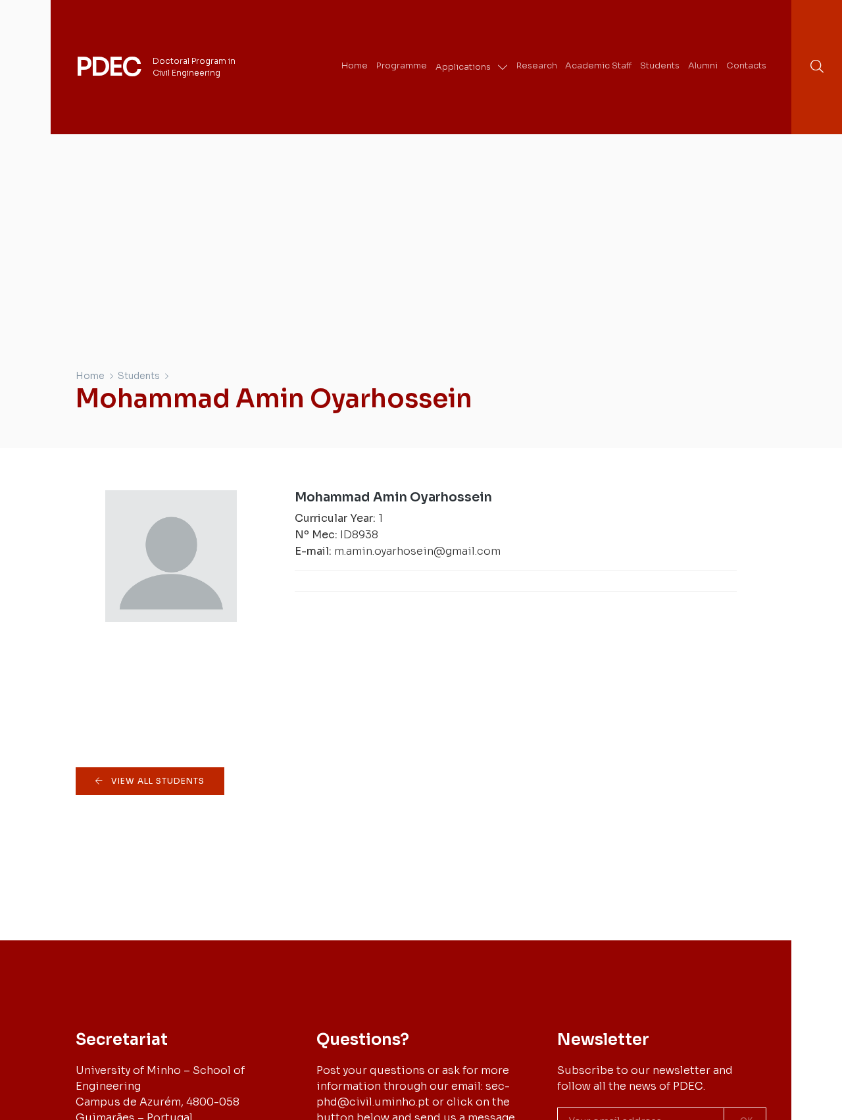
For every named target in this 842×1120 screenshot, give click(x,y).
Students (139, 376)
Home (90, 376)
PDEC (108, 67)
